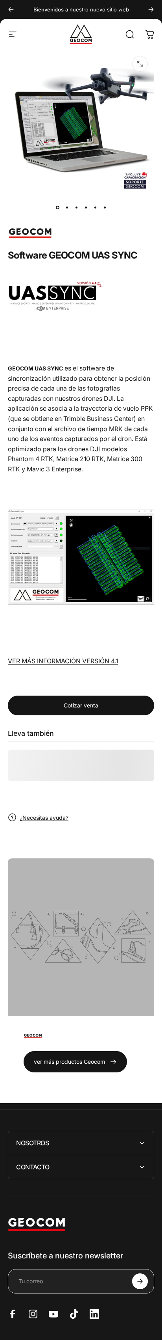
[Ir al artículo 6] (104, 207)
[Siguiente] (151, 9)
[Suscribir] (140, 1281)
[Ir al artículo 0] (57, 207)
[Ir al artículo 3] (76, 207)
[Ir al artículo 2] (67, 207)
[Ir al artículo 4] (85, 207)
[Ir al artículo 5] (95, 207)
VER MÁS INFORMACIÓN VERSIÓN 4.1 (63, 661)
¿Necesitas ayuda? (44, 817)
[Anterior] (11, 9)
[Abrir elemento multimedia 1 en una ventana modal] (140, 64)
